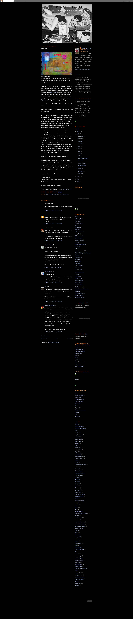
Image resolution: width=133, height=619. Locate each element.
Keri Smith (77, 263)
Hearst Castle (78, 492)
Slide (76, 357)
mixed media (78, 519)
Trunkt (76, 393)
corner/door (78, 466)
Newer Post (44, 338)
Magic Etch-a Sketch (80, 362)
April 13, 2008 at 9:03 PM (53, 223)
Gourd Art (77, 488)
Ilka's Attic (77, 259)
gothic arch (77, 486)
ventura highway (79, 566)
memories (77, 515)
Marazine (77, 267)
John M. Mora (48, 245)
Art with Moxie (78, 223)
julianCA (77, 505)
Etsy (76, 414)
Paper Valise (78, 408)
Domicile (44, 48)
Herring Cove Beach (80, 494)
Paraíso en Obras (79, 280)
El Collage (77, 248)
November (81, 138)
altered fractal (78, 439)
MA (76, 509)
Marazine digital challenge (81, 513)
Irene (46, 286)
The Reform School (79, 395)
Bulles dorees (78, 229)
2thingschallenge (79, 426)
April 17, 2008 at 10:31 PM (54, 282)
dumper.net (77, 347)
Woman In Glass (79, 295)
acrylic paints (78, 437)
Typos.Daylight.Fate (80, 293)
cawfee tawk (78, 454)
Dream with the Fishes (80, 244)
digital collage (78, 471)
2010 (78, 129)
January (80, 173)
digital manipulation (80, 473)
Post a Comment (45, 336)
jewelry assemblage (79, 500)
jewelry (77, 498)
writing (76, 581)
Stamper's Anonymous (80, 410)
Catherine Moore (79, 401)
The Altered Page (79, 284)
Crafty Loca (78, 234)
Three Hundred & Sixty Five (82, 289)
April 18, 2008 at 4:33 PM (53, 301)
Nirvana (77, 274)
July (79, 146)
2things (77, 424)
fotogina (77, 255)
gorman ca (77, 483)
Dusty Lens (78, 246)
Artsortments (78, 227)
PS (75, 551)
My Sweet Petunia (79, 272)
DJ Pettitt (77, 242)
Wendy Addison (79, 405)
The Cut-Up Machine (80, 351)
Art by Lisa (77, 221)
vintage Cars (78, 573)
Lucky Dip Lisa (48, 271)
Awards (77, 379)
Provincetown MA (79, 549)
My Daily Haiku (79, 270)
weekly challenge (79, 579)
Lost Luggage (53, 92)
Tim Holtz (77, 291)
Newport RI (78, 536)
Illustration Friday (79, 496)
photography (78, 543)
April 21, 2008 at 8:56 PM (53, 332)
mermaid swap (78, 517)
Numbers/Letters (82, 165)
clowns (76, 460)
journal (76, 503)
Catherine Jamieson (79, 231)
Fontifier (77, 355)
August (80, 143)
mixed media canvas (80, 522)
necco (76, 532)
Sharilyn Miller (78, 282)
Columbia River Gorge (80, 464)
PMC (76, 545)
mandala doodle (79, 511)
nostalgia (77, 539)
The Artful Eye (86, 48)
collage (76, 462)
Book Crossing (78, 397)
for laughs (77, 481)
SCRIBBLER (78, 364)
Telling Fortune (81, 163)
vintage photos (78, 575)
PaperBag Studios (79, 399)
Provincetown (78, 547)
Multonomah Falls (79, 528)
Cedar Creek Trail (79, 456)
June (79, 148)
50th (76, 430)
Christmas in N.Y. (79, 458)
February (80, 171)
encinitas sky (78, 477)
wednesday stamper (79, 577)
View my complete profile (82, 69)
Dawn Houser (78, 238)
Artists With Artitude (50, 305)
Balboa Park (78, 441)
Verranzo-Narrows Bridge (81, 568)
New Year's (77, 534)
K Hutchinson (48, 228)
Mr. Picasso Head (79, 366)
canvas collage (78, 449)
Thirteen (80, 156)
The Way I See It (67, 7)
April (79, 153)
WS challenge (78, 583)
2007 (78, 176)
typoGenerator (78, 360)
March (80, 168)
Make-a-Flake (78, 353)
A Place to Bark (79, 219)
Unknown (47, 214)
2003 (78, 181)
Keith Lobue (78, 261)
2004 (78, 179)
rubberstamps (78, 556)
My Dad (77, 530)
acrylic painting (78, 435)
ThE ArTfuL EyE (67, 189)
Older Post (70, 338)
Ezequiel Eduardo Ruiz (80, 251)
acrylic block (78, 432)
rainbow (77, 553)
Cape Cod (77, 452)
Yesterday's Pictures (80, 297)
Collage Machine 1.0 (80, 349)
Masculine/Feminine (83, 158)
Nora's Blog (78, 276)
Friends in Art (78, 257)
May (79, 151)
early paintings (78, 475)
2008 (78, 134)
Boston (76, 445)
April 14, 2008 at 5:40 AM (53, 267)
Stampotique (78, 403)
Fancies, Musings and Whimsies (83, 253)
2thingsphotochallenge (80, 428)
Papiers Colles (78, 278)
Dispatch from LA (79, 240)
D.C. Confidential (79, 236)
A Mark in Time (79, 217)
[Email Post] (62, 192)
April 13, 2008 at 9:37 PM (53, 240)
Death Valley (78, 469)
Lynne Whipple (79, 265)
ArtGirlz (77, 412)
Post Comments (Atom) (53, 342)
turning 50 (77, 562)
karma (76, 507)
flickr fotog (77, 479)
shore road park (79, 558)
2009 (78, 131)
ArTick (76, 225)
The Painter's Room (79, 287)
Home (57, 338)
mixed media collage (52, 194)
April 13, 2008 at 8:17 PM (53, 210)
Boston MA (78, 447)
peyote (76, 541)
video (76, 570)
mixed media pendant (80, 526)
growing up (77, 490)
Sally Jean (77, 416)
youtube (77, 585)
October (80, 141)
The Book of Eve (64, 194)
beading (77, 443)
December (81, 136)
